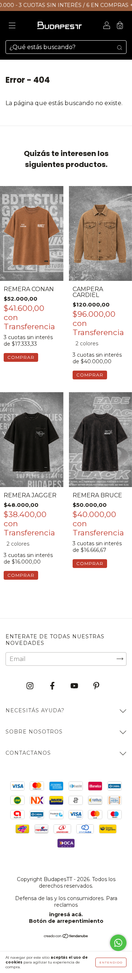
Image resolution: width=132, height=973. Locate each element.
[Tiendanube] (66, 936)
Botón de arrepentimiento (66, 921)
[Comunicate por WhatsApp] (118, 943)
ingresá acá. (66, 914)
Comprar (20, 357)
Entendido (110, 962)
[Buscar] (119, 47)
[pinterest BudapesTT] (96, 685)
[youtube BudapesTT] (75, 685)
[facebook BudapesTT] (53, 685)
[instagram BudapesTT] (30, 685)
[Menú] (12, 26)
